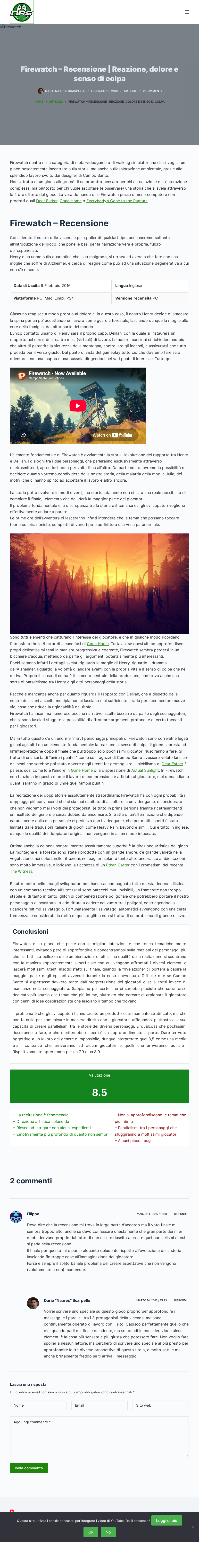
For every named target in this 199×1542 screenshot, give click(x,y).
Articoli (130, 91)
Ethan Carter (118, 865)
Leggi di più (166, 1520)
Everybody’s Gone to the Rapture (117, 200)
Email (79, 1405)
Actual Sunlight (145, 770)
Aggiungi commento (32, 1422)
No (108, 1532)
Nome (19, 1405)
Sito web (143, 1405)
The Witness (21, 871)
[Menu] (187, 12)
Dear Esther (47, 200)
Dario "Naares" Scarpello (67, 1300)
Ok (90, 1532)
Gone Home (71, 200)
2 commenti (152, 91)
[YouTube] (12, 1511)
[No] (193, 1527)
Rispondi (180, 1214)
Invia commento (29, 1468)
